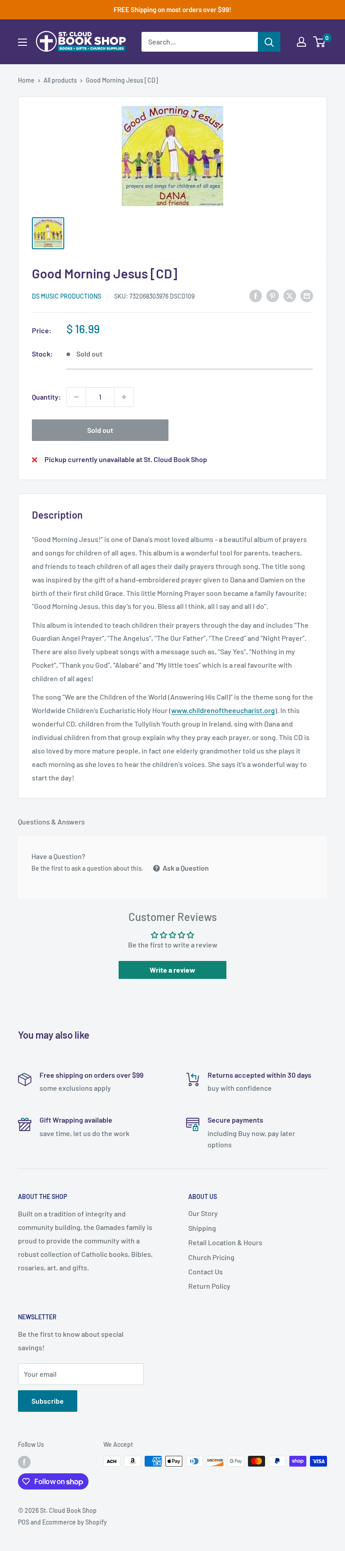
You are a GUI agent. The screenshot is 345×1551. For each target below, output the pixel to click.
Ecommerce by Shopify (74, 1522)
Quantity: (46, 396)
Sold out (100, 430)
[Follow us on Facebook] (24, 1462)
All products (60, 80)
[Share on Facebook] (255, 295)
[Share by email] (307, 295)
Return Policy (209, 1286)
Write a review (172, 969)
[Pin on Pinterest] (272, 295)
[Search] (269, 42)
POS (23, 1522)
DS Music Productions (66, 296)
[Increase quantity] (124, 397)
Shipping (202, 1228)
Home (26, 80)
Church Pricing (211, 1257)
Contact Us (205, 1271)
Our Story (203, 1213)
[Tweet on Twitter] (289, 295)
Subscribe (47, 1401)
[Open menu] (22, 42)
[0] (319, 41)
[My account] (301, 42)
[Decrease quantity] (76, 397)
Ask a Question (185, 868)
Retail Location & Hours (225, 1242)
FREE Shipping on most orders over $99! (172, 9)
